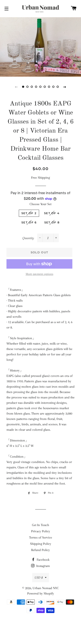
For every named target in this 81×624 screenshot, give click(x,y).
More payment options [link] (39, 274)
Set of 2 (29, 213)
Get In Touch (40, 525)
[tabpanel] (40, 46)
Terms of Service (40, 537)
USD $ (39, 577)
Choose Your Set (40, 204)
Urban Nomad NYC (46, 588)
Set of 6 (29, 222)
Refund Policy (40, 550)
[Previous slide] (16, 86)
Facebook (42, 560)
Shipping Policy (40, 544)
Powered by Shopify (40, 593)
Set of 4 (51, 213)
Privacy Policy (40, 531)
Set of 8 (51, 222)
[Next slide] (65, 86)
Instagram (42, 566)
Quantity (28, 238)
